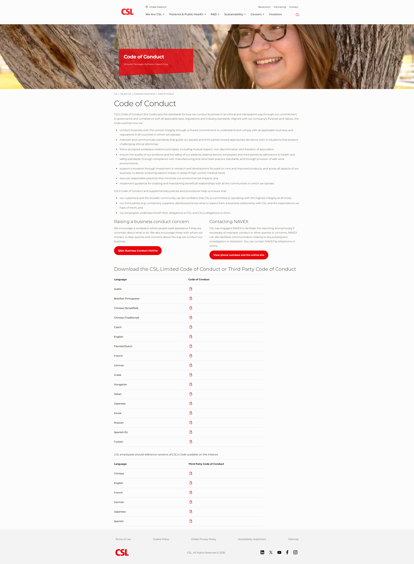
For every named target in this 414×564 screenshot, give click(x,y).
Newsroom (264, 7)
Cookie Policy (161, 539)
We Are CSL (154, 14)
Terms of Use (123, 539)
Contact (293, 7)
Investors (275, 14)
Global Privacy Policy (203, 539)
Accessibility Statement (252, 539)
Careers (256, 14)
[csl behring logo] (121, 552)
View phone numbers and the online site (238, 255)
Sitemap (293, 539)
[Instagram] (293, 552)
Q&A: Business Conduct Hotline (138, 250)
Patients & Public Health (186, 14)
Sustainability (233, 14)
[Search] (297, 14)
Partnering (280, 7)
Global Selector (158, 7)
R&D (214, 14)
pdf (190, 290)
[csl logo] (127, 12)
